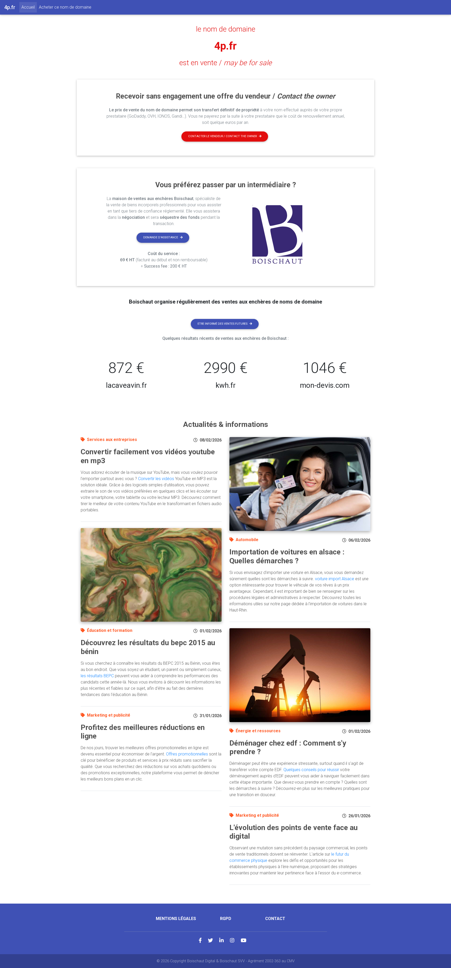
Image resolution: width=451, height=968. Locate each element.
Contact (275, 918)
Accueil (29, 7)
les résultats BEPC (97, 675)
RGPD (225, 918)
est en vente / (225, 63)
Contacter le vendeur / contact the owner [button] (222, 136)
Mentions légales (176, 918)
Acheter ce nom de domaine (65, 7)
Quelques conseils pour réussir (311, 769)
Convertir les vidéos (156, 478)
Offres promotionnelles (187, 754)
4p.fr (225, 46)
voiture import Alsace (334, 578)
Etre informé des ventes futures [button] (222, 323)
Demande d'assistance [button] (160, 237)
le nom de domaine (225, 29)
